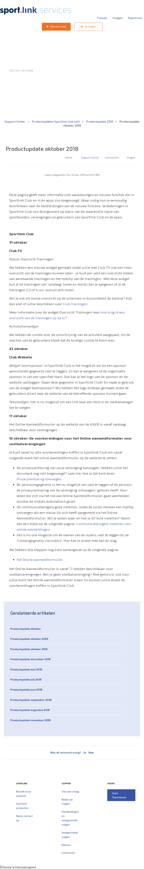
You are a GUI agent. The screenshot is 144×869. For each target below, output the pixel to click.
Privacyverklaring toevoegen (39, 479)
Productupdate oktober (25, 628)
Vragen (131, 157)
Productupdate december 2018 (30, 659)
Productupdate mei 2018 (26, 669)
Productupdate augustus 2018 (30, 709)
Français (102, 17)
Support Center (15, 121)
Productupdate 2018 (100, 121)
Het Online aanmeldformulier (40, 559)
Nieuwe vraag (58, 26)
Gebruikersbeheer (116, 86)
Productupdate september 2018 (31, 699)
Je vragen (90, 26)
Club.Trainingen (75, 304)
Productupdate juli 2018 (25, 679)
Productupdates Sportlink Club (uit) (56, 121)
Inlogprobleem (92, 86)
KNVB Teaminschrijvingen (63, 86)
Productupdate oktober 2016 (29, 649)
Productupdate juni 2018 (26, 689)
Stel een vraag (70, 791)
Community (112, 157)
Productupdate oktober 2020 (29, 638)
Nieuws (66, 844)
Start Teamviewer (119, 795)
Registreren (135, 17)
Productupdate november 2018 (30, 720)
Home (68, 157)
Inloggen (117, 17)
